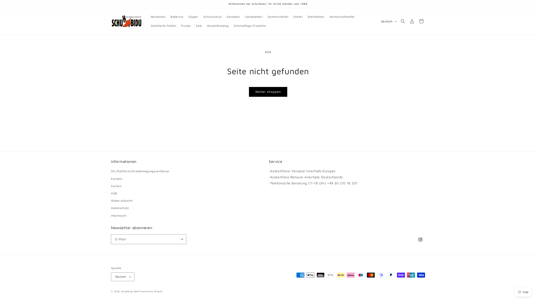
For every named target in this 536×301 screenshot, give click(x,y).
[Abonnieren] (181, 239)
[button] (402, 21)
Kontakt (116, 178)
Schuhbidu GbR (130, 291)
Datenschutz (120, 208)
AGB (114, 193)
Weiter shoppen (268, 91)
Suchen (116, 186)
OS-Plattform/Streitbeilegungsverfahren (140, 171)
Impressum (118, 215)
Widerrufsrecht (122, 200)
